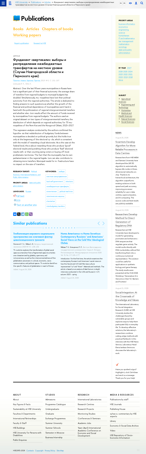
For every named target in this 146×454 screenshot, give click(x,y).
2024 (130, 71)
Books (18, 28)
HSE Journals (115, 404)
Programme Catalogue (55, 404)
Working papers (27, 35)
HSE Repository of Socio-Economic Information (121, 436)
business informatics (127, 24)
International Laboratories (89, 399)
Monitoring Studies (86, 413)
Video (112, 430)
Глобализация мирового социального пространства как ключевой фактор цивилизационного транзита (33, 236)
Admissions (50, 399)
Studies (50, 394)
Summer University (53, 423)
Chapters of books (57, 28)
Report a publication (21, 43)
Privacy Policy (50, 450)
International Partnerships (24, 418)
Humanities (126, 110)
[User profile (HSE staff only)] (136, 3)
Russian (28, 191)
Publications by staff (119, 399)
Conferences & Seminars (89, 418)
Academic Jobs (84, 423)
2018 (130, 77)
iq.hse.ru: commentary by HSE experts (123, 415)
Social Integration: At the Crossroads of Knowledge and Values (127, 296)
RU (121, 3)
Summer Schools (52, 427)
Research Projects (86, 409)
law (120, 41)
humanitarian (124, 35)
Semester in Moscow (54, 432)
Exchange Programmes (55, 418)
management (127, 41)
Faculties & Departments (24, 413)
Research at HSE (40, 43)
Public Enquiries (20, 440)
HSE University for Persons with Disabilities (27, 434)
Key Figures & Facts (21, 404)
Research (84, 394)
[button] (43, 227)
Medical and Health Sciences (125, 114)
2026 (121, 71)
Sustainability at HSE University (27, 409)
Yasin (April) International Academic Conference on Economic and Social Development (89, 431)
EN (124, 3)
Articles (32, 28)
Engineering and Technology (127, 106)
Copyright (39, 450)
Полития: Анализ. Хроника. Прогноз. (27, 80)
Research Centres (86, 404)
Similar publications (30, 223)
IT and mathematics (127, 38)
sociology (123, 47)
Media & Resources (122, 394)
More (121, 80)
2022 (125, 74)
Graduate (49, 413)
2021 (130, 74)
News (118, 132)
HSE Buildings (19, 427)
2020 (121, 77)
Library (113, 421)
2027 (129, 68)
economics (123, 27)
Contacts (30, 450)
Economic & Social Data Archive (124, 425)
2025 (125, 71)
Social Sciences (127, 121)
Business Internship (53, 437)
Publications (37, 18)
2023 (121, 74)
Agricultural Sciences (124, 100)
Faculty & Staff (20, 423)
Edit (138, 450)
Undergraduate (52, 409)
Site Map (60, 450)
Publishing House (117, 409)
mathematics (124, 44)
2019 (126, 77)
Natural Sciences (128, 119)
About (17, 394)
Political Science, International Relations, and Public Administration (26, 174)
